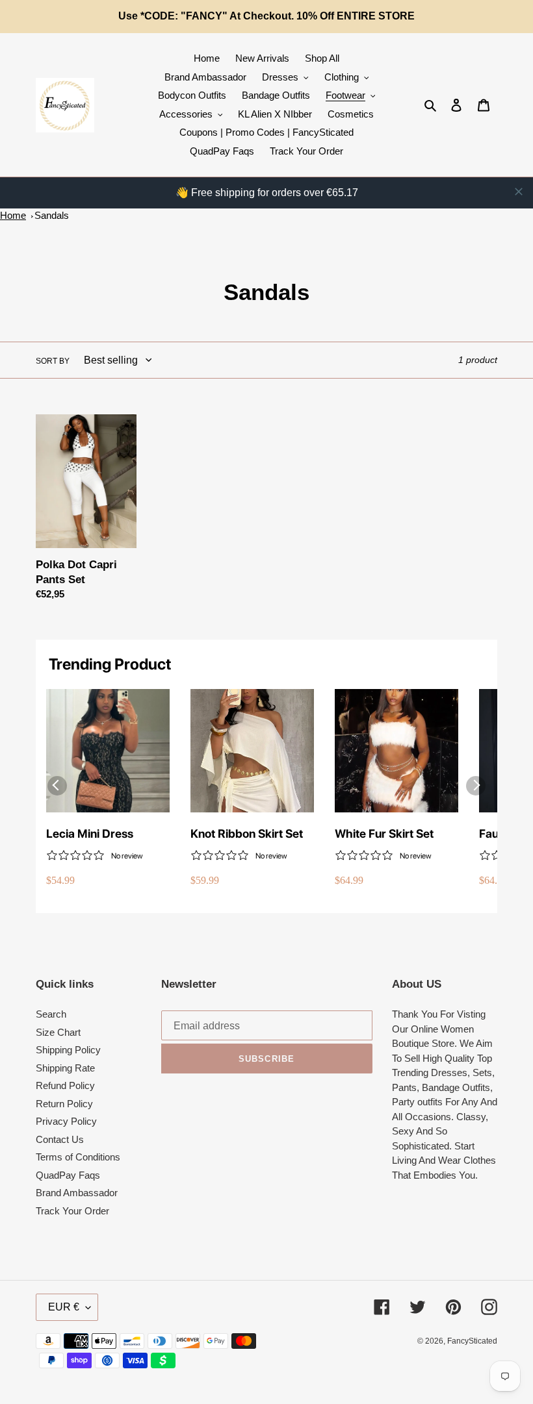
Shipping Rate (65, 1067)
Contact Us (60, 1139)
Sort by (53, 361)
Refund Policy (65, 1085)
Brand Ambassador (77, 1192)
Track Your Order (72, 1210)
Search (51, 1014)
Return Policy (64, 1103)
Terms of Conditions (78, 1156)
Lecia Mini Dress (89, 833)
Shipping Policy (68, 1049)
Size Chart (58, 1032)
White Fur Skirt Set (384, 833)
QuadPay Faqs (68, 1175)
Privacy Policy (66, 1121)
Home (13, 215)
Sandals (51, 215)
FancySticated (472, 1341)
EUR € (63, 1306)
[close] (518, 191)
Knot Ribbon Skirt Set (246, 833)
